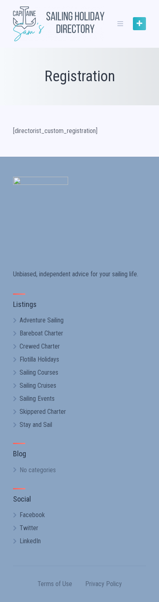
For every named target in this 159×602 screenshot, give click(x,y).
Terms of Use (55, 584)
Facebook (32, 515)
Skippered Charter (43, 411)
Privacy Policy (103, 584)
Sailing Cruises (38, 385)
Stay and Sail (36, 425)
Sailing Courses (39, 372)
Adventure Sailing (42, 320)
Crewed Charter (40, 346)
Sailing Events (37, 398)
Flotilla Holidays (39, 359)
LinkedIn (30, 541)
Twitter (29, 528)
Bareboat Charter (41, 333)
